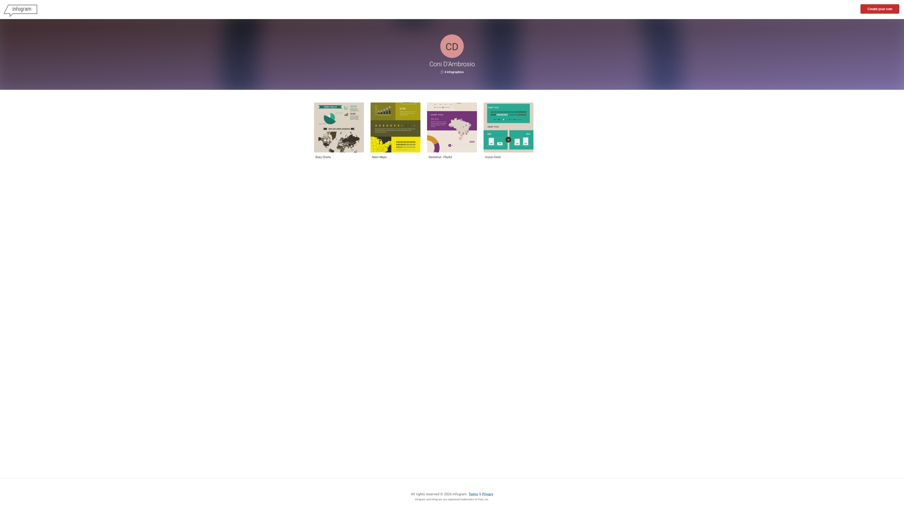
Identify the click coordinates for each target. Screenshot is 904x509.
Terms (473, 494)
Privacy (487, 494)
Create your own (880, 9)
